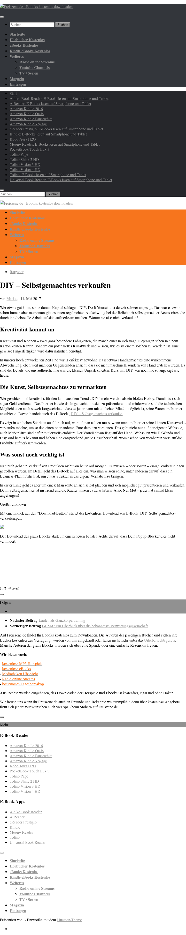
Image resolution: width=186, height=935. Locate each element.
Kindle (15, 827)
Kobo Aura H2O (23, 139)
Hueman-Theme (69, 919)
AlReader (17, 816)
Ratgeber (16, 271)
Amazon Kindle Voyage (28, 123)
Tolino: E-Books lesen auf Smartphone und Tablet (48, 174)
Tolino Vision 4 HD (25, 169)
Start (13, 93)
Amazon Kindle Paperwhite (31, 118)
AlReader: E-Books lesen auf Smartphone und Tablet (50, 103)
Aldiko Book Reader (26, 811)
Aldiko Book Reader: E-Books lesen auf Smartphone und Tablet (59, 98)
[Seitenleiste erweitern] (2, 594)
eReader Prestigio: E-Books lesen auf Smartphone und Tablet (56, 128)
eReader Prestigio (23, 821)
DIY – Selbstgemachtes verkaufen (97, 413)
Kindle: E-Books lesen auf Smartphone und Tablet (48, 133)
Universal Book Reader (28, 842)
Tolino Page (19, 154)
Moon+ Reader (21, 832)
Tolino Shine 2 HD (24, 159)
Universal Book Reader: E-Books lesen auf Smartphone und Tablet (61, 179)
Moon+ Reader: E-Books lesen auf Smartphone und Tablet (55, 144)
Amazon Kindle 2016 (26, 108)
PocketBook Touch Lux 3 (29, 149)
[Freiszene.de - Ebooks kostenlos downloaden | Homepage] (36, 6)
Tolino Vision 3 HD (25, 164)
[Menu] (2, 17)
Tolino (15, 837)
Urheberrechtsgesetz (159, 640)
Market (12, 298)
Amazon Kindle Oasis (27, 113)
